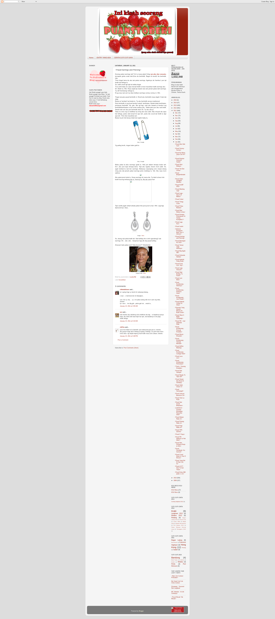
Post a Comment (123, 340)
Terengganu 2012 (181, 529)
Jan (176, 142)
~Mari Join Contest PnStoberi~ (177, 576)
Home (91, 57)
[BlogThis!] (143, 277)
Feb (176, 139)
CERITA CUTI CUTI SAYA (123, 57)
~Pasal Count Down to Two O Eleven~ (180, 456)
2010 (175, 478)
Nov (176, 115)
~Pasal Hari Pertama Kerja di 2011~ (180, 444)
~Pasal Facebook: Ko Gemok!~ (180, 450)
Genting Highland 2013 (177, 501)
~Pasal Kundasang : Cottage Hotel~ (180, 352)
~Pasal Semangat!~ (179, 390)
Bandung (175, 557)
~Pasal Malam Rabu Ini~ (179, 418)
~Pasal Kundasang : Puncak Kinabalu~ (179, 329)
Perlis (173, 564)
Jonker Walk (176, 521)
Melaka (180, 562)
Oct (176, 118)
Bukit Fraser (174, 560)
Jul (176, 126)
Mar (176, 136)
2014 (175, 102)
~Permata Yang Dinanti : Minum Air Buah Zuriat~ (179, 310)
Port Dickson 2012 (178, 525)
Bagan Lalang (176, 540)
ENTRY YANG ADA (104, 57)
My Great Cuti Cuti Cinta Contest (177, 582)
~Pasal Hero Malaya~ (178, 165)
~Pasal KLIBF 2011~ (179, 185)
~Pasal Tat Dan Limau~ (179, 169)
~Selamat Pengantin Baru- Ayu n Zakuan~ (179, 231)
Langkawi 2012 (177, 513)
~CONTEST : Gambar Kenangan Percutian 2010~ (179, 411)
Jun (176, 128)
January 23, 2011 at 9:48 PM (129, 336)
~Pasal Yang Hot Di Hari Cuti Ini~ (180, 462)
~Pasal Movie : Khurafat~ (179, 335)
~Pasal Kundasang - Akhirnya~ (179, 284)
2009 (175, 480)
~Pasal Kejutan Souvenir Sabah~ (179, 160)
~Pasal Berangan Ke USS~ (180, 241)
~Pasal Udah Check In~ (179, 386)
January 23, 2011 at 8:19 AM (129, 321)
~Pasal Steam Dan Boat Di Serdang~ (179, 380)
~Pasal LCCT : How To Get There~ (179, 468)
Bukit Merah (174, 542)
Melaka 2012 (176, 515)
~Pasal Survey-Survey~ (179, 149)
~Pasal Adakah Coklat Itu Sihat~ (179, 303)
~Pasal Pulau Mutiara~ (179, 206)
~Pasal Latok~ (179, 226)
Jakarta (182, 560)
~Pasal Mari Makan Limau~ (180, 211)
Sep (176, 121)
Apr (176, 134)
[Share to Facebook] (148, 277)
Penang (184, 547)
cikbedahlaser (124, 289)
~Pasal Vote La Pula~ (179, 398)
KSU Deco (174, 492)
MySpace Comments (178, 611)
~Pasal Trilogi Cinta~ (179, 202)
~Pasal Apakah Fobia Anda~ (179, 260)
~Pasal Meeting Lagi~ (179, 189)
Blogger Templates (177, 609)
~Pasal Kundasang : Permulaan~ (179, 362)
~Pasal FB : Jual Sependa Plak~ (180, 322)
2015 (175, 100)
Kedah (173, 562)
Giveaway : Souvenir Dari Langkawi (177, 587)
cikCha (122, 327)
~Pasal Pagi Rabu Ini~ (178, 426)
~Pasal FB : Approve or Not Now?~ (180, 438)
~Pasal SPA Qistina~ (178, 430)
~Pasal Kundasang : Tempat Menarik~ (179, 341)
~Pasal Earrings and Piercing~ (180, 237)
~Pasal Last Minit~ (178, 279)
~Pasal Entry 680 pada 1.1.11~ (180, 473)
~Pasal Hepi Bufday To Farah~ (179, 273)
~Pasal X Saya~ (180, 434)
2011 (175, 110)
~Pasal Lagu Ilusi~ (179, 223)
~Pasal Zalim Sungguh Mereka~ (179, 180)
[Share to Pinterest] (150, 277)
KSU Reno (174, 490)
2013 (175, 105)
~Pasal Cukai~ (179, 199)
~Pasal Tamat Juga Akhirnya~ (179, 246)
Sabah (175, 550)
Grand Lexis (183, 519)
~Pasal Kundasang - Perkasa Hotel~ (179, 291)
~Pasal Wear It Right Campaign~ (179, 316)
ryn (121, 312)
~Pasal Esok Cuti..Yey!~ (179, 264)
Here (143, 235)
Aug (176, 123)
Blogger (141, 611)
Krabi (173, 511)
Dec (176, 113)
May (176, 131)
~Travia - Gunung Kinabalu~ (180, 367)
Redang (174, 517)
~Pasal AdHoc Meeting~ (179, 347)
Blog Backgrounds (177, 610)
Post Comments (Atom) (131, 348)
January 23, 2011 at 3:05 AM (129, 306)
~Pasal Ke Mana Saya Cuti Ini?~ (180, 154)
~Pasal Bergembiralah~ (180, 174)
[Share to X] (145, 277)
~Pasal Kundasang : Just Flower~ (179, 297)
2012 (175, 108)
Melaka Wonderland (181, 523)
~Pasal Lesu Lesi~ (179, 357)
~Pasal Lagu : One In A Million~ (179, 195)
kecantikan (122, 280)
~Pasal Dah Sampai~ (178, 371)
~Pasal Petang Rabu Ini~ (179, 422)
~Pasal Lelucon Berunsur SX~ (180, 394)
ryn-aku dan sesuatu (158, 74)
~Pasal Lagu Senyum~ (179, 268)
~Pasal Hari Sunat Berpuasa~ (179, 403)
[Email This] (141, 277)
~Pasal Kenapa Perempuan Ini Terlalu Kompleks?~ (180, 217)
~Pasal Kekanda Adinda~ (180, 256)
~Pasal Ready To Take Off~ (180, 375)
